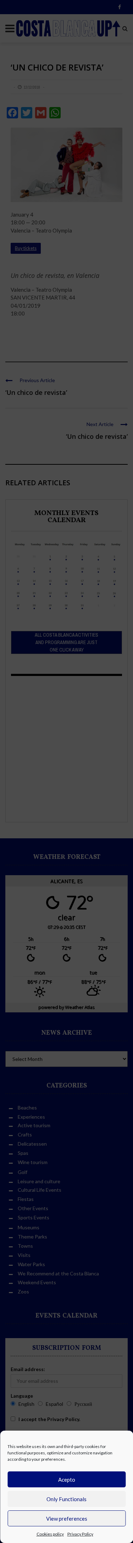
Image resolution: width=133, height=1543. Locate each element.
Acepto (66, 1479)
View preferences (66, 1518)
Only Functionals (66, 1499)
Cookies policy (50, 1534)
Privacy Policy (80, 1534)
